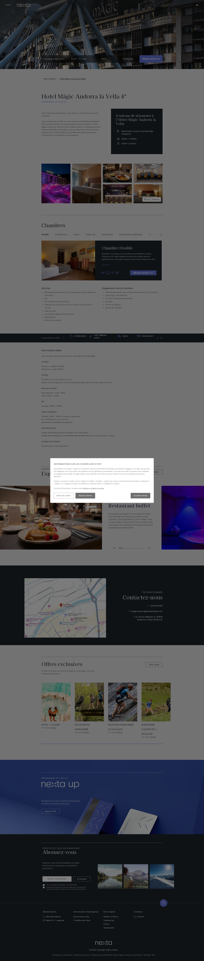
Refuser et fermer (85, 496)
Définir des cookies (63, 496)
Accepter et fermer (140, 496)
